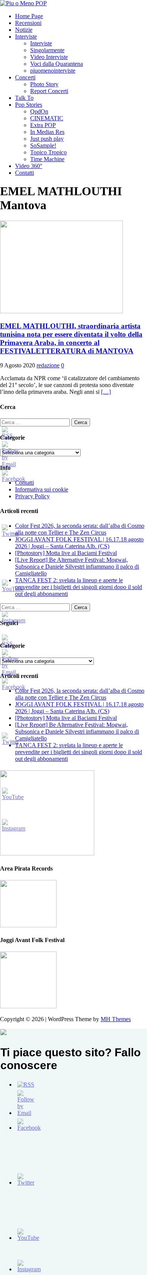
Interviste (26, 36)
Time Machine (47, 159)
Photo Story (44, 84)
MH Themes (116, 1019)
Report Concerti (49, 91)
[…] (106, 392)
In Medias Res (47, 132)
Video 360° (28, 166)
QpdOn (39, 111)
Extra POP (43, 125)
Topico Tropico (48, 152)
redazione (48, 365)
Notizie (23, 29)
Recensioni (28, 23)
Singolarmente (47, 50)
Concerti (25, 77)
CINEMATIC (46, 118)
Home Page (29, 16)
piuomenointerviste (52, 70)
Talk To (24, 98)
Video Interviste (49, 57)
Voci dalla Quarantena (56, 64)
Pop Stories (28, 104)
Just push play (47, 138)
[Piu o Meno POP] (23, 3)
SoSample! (43, 145)
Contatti (24, 172)
